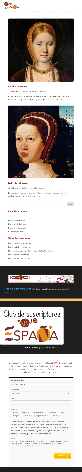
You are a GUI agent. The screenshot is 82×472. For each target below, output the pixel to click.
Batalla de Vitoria (23, 243)
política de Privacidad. (48, 347)
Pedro (10, 243)
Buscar (70, 204)
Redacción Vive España (19, 91)
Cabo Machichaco (23, 247)
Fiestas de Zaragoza (16, 220)
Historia (42, 91)
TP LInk (11, 216)
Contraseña (15, 389)
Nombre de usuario (17, 380)
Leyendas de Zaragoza (17, 224)
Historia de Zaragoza (17, 228)
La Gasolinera (25, 258)
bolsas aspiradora (16, 231)
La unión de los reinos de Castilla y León (36, 251)
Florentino (12, 251)
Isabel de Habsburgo (18, 183)
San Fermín (24, 254)
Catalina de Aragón (17, 86)
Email (13, 398)
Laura (10, 247)
